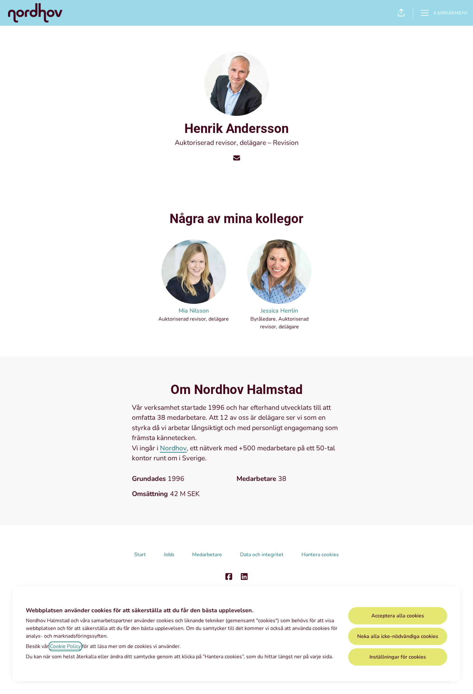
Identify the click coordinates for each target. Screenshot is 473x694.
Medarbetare (207, 554)
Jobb (169, 554)
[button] (401, 13)
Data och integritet (261, 554)
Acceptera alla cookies (397, 615)
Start (140, 554)
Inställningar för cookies (397, 657)
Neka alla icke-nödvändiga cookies (397, 636)
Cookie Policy (65, 646)
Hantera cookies (320, 554)
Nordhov (173, 448)
